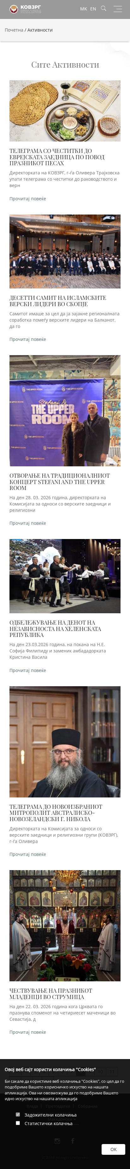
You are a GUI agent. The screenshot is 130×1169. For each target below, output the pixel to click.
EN (93, 9)
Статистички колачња (49, 1123)
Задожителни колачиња (51, 1115)
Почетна (14, 30)
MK (83, 9)
